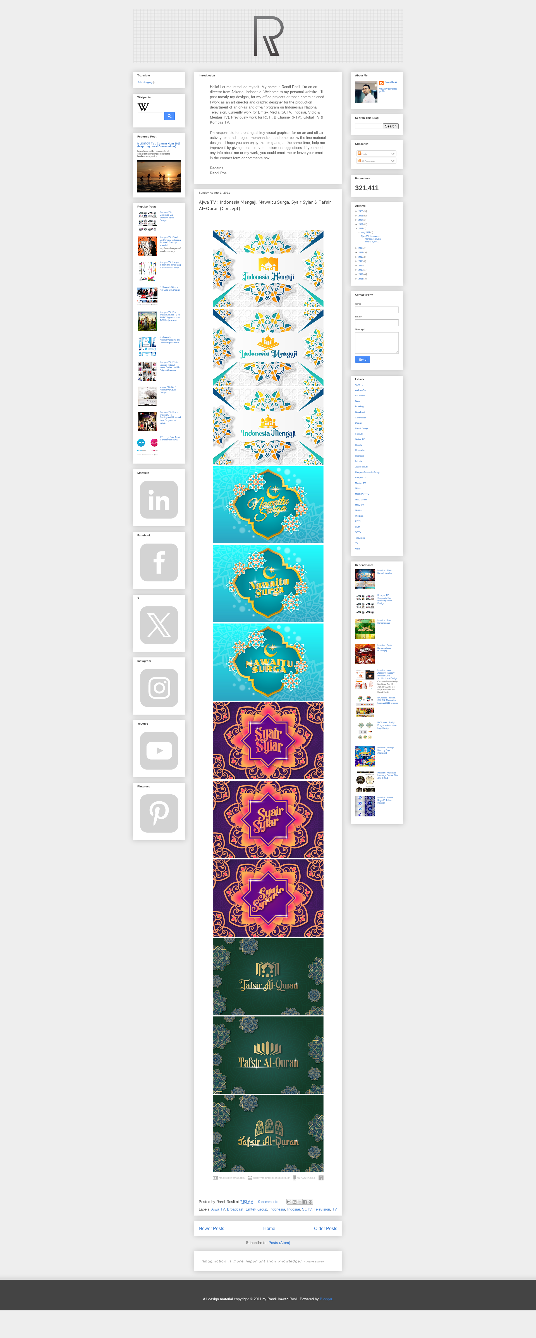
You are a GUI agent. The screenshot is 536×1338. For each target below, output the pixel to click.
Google (358, 445)
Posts (364, 154)
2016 (360, 257)
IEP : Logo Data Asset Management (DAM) (170, 438)
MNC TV (359, 505)
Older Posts (325, 1228)
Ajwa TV (218, 1209)
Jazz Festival (361, 467)
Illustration (360, 450)
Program (359, 516)
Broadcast (235, 1209)
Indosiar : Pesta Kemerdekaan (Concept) (384, 648)
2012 (360, 274)
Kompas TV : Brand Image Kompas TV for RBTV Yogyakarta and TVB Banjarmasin (170, 316)
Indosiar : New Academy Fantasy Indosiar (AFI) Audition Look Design (387, 674)
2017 (360, 252)
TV (334, 1209)
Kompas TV (360, 477)
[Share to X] (300, 1202)
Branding (359, 406)
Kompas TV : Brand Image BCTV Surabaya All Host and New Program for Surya (170, 417)
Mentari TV (360, 483)
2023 (360, 224)
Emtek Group (256, 1209)
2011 (360, 279)
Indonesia (277, 1209)
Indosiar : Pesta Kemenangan (384, 622)
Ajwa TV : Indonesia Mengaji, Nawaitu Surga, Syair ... (371, 239)
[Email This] (289, 1202)
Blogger (326, 1299)
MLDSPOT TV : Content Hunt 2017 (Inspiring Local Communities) (158, 145)
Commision (360, 417)
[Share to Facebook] (305, 1202)
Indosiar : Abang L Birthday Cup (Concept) (385, 750)
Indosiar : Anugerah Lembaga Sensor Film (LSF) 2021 (387, 775)
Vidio (357, 549)
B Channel (360, 395)
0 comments (268, 1202)
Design (358, 423)
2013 (360, 270)
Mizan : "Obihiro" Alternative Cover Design (168, 390)
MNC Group (361, 499)
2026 (360, 211)
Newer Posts (211, 1228)
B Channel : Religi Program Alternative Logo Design (386, 725)
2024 (360, 220)
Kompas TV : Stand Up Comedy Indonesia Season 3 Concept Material (170, 241)
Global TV (360, 439)
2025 (360, 215)
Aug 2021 (365, 232)
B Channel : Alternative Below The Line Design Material (170, 340)
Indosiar (293, 1209)
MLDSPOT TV (362, 494)
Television (322, 1209)
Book (357, 401)
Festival (359, 434)
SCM (357, 527)
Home (269, 1228)
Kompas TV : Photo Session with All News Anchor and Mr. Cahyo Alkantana (170, 366)
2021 (360, 228)
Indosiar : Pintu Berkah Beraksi (384, 572)
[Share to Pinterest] (310, 1202)
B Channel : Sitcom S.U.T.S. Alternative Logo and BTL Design (387, 700)
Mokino (358, 510)
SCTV (307, 1209)
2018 (360, 248)
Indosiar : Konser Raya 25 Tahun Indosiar (385, 800)
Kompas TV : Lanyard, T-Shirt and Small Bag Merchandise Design (170, 265)
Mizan (358, 488)
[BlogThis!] (294, 1202)
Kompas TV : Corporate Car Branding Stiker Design (167, 216)
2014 (360, 265)
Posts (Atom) (279, 1243)
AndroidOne (360, 390)
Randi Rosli (391, 82)
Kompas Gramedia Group (367, 472)
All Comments (368, 161)
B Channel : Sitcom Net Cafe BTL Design (170, 288)
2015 (360, 261)
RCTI (357, 521)
